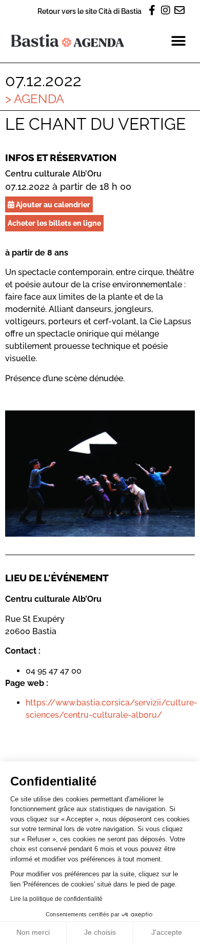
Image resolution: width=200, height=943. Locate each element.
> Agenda (34, 98)
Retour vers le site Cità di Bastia (89, 11)
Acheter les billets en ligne (54, 223)
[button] (178, 40)
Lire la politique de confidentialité (56, 898)
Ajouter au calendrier (52, 204)
